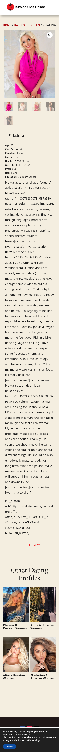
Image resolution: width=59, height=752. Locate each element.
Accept (9, 746)
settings (36, 740)
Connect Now (29, 544)
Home (7, 25)
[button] (50, 35)
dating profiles (27, 25)
